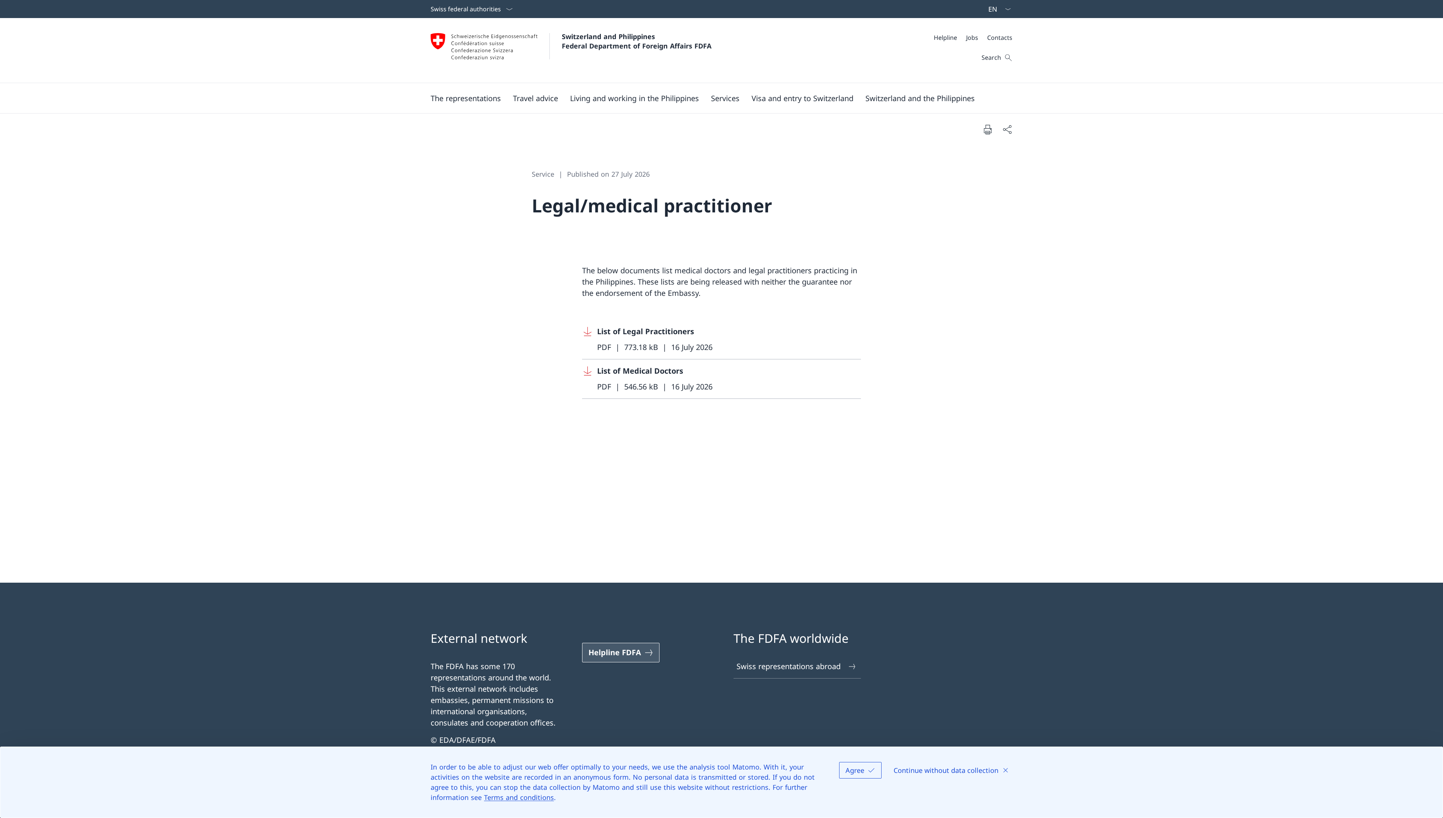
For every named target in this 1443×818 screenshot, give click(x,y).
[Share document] (1007, 129)
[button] (466, 98)
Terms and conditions (519, 797)
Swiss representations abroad (789, 666)
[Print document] (987, 129)
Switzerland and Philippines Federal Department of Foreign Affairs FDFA (636, 41)
